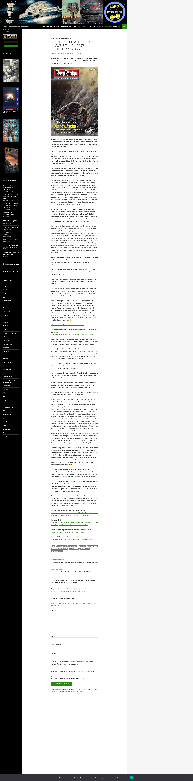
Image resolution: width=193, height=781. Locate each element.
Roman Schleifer (67, 53)
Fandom (5, 319)
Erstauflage (55, 37)
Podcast (5, 389)
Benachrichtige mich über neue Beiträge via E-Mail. (68, 678)
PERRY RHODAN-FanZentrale (51, 26)
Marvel (5, 355)
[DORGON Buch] (11, 160)
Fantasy (5, 329)
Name (53, 636)
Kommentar (55, 610)
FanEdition (6, 322)
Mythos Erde (90, 37)
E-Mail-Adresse (56, 645)
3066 (53, 546)
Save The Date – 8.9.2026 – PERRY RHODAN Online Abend (11, 205)
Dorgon (85, 26)
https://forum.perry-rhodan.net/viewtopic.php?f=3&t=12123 (72, 334)
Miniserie (6, 366)
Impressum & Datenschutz (113, 26)
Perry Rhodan (65, 26)
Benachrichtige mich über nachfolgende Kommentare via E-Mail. (73, 671)
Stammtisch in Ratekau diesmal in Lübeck (10, 221)
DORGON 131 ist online (10, 227)
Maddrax (6, 347)
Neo (4, 373)
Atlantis (5, 286)
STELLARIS (6, 429)
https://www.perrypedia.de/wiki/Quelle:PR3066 (67, 532)
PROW (5, 400)
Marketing (6, 351)
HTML (13, 111)
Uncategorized (7, 436)
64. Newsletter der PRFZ (10, 240)
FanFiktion (6, 326)
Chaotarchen (7, 290)
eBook (5, 111)
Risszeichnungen (8, 404)
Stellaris (5, 425)
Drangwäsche (62, 546)
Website (53, 653)
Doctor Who (7, 300)
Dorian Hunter (7, 308)
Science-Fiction (66, 38)
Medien (5, 358)
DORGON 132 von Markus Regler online (10, 213)
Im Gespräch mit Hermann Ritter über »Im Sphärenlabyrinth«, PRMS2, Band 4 (74, 562)
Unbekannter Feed (12, 264)
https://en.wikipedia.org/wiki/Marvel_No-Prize (67, 325)
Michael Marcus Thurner (59, 548)
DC (4, 297)
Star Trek (6, 418)
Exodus (5, 315)
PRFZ (5, 393)
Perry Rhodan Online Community (16, 26)
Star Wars (6, 422)
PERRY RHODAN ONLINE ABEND (10, 381)
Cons (4, 293)
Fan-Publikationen (95, 26)
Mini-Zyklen (7, 362)
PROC (5, 396)
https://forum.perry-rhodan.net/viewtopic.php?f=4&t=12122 (72, 539)
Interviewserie (80, 37)
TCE (4, 432)
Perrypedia (77, 26)
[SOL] (11, 70)
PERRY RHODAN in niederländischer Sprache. (10, 246)
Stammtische (7, 414)
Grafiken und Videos (9, 333)
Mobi (5, 113)
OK (132, 777)
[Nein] (190, 778)
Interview (63, 37)
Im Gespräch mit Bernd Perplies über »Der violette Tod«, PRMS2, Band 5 (73, 571)
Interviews (70, 37)
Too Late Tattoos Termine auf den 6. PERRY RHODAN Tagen (10, 187)
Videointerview (8, 440)
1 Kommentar (80, 53)
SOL (4, 411)
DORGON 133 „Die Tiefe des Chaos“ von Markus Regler (10, 196)
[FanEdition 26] (11, 130)
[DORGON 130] (11, 98)
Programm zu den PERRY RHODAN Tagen (11, 253)
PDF (9, 111)
